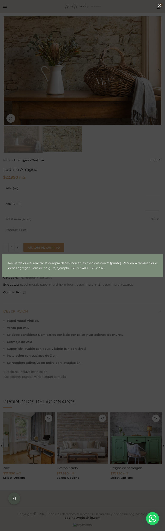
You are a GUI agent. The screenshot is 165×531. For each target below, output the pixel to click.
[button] (152, 518)
